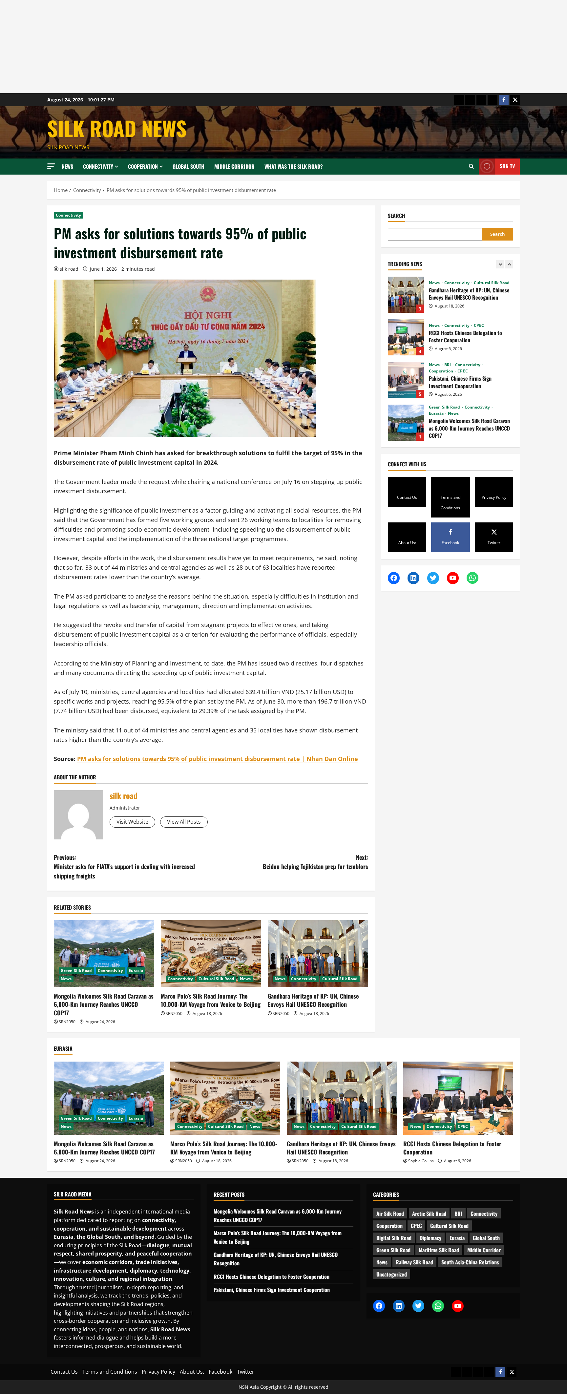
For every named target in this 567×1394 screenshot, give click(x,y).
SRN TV (507, 166)
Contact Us (64, 1371)
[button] (51, 166)
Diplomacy (430, 1238)
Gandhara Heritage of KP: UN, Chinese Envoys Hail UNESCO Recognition (313, 1000)
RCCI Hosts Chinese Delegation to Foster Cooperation (406, 295)
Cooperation (143, 166)
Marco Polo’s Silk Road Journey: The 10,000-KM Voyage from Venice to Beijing (211, 1000)
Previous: (124, 866)
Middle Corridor (234, 166)
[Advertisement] (197, 46)
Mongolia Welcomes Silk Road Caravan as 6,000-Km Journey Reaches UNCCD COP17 (104, 1004)
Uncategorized (391, 1274)
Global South (188, 166)
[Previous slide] (500, 264)
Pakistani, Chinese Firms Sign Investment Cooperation (406, 337)
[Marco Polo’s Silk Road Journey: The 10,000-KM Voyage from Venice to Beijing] (211, 953)
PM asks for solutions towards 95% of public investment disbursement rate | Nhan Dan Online (217, 759)
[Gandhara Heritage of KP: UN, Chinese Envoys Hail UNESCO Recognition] (318, 953)
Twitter (245, 1371)
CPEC (479, 283)
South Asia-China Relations (470, 1262)
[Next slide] (509, 264)
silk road (69, 269)
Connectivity (98, 166)
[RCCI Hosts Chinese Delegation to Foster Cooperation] (458, 1098)
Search (396, 216)
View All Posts (184, 821)
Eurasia (136, 970)
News (67, 166)
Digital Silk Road (393, 1238)
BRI (448, 322)
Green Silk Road (76, 970)
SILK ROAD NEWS (117, 128)
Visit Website (132, 821)
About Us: (192, 1371)
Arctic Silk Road (429, 1213)
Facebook (220, 1371)
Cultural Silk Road (216, 979)
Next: (315, 862)
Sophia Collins (421, 1161)
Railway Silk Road (414, 1262)
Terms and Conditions (109, 1371)
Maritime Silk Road (439, 1250)
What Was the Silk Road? (293, 166)
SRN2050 (67, 1021)
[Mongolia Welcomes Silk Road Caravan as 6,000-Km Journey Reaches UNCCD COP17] (104, 953)
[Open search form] (471, 166)
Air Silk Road (390, 1213)
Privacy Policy (158, 1371)
